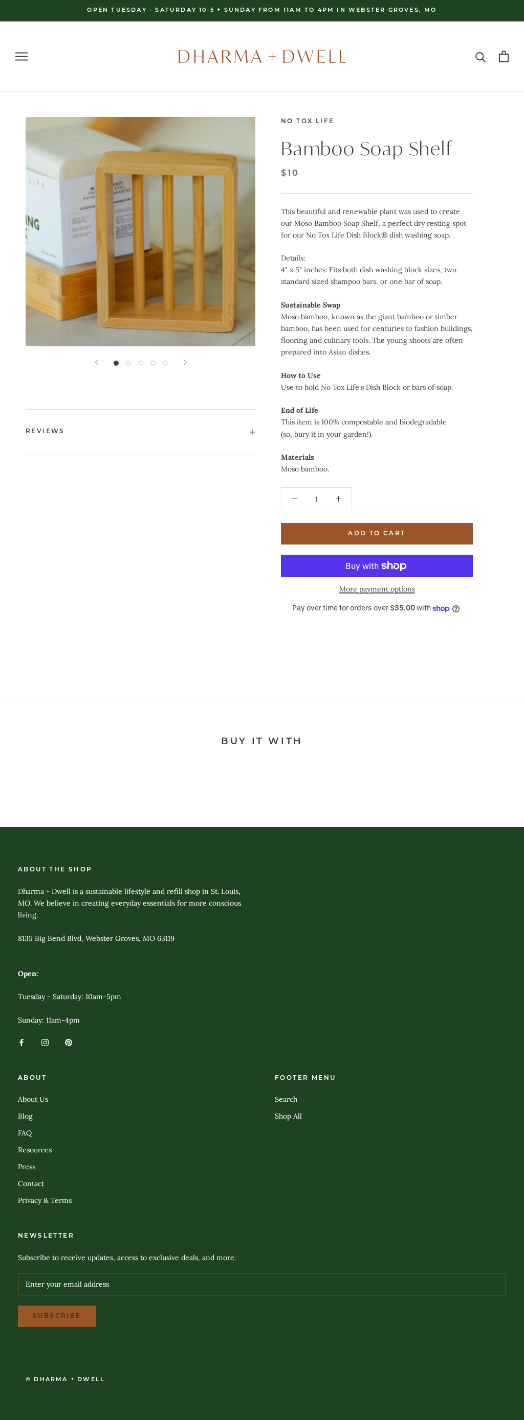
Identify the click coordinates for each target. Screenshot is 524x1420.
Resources (35, 1149)
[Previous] (96, 362)
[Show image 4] (153, 363)
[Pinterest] (68, 1042)
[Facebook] (21, 1042)
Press (26, 1166)
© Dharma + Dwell (65, 1380)
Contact (31, 1183)
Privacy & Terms (45, 1200)
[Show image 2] (128, 363)
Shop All (288, 1116)
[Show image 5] (165, 363)
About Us (33, 1099)
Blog (25, 1116)
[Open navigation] (21, 56)
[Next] (185, 362)
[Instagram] (45, 1042)
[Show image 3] (140, 363)
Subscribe (57, 1316)
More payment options (377, 589)
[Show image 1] (116, 363)
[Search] (480, 56)
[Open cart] (504, 56)
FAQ (25, 1133)
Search (286, 1099)
